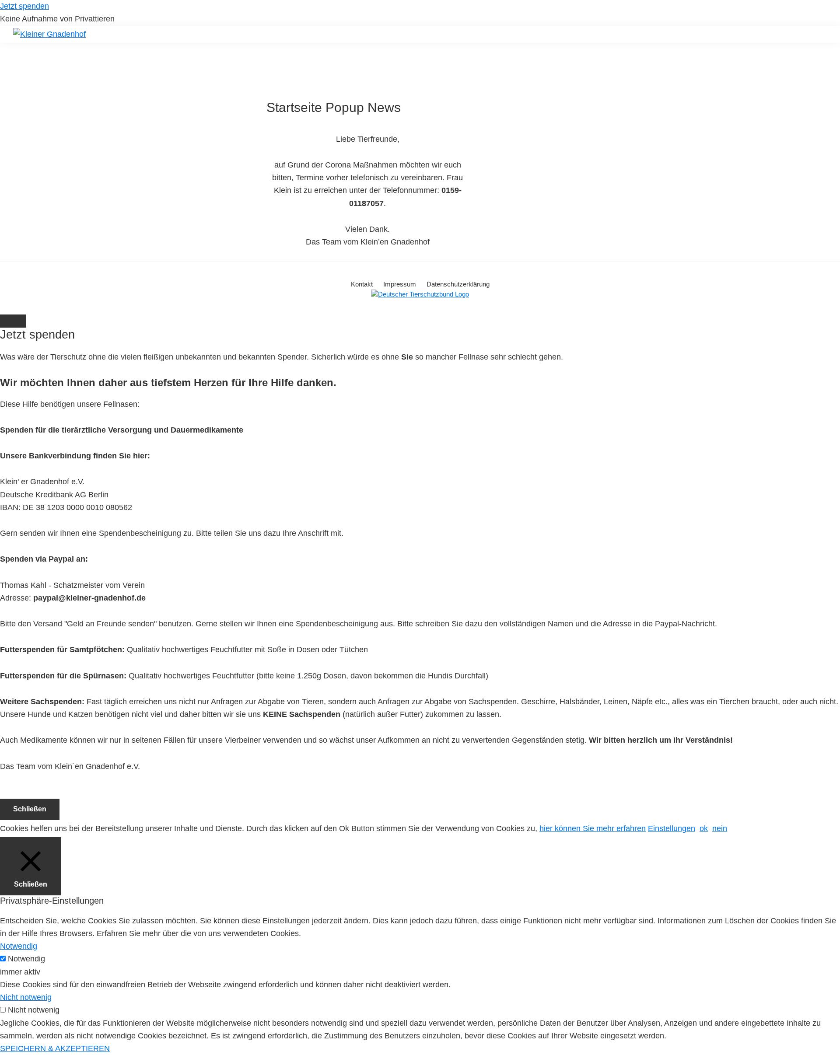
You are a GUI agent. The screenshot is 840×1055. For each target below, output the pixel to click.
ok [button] (704, 828)
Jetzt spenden (24, 6)
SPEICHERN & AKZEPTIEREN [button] (55, 1048)
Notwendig (26, 958)
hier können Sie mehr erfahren (592, 828)
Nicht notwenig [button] (26, 997)
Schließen (29, 809)
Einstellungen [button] (671, 828)
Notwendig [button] (18, 946)
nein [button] (719, 828)
